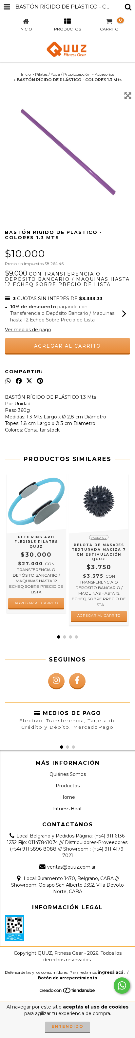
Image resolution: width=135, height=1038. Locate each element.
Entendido (67, 1026)
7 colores (98, 537)
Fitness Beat (67, 809)
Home (67, 797)
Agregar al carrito (99, 615)
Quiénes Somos (67, 774)
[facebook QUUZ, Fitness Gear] (77, 681)
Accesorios (104, 74)
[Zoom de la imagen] (127, 95)
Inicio (26, 74)
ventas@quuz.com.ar (71, 867)
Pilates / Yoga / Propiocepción (62, 74)
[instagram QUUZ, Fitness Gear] (56, 681)
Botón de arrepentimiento (67, 977)
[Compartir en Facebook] (19, 380)
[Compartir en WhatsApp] (8, 380)
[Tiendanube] (67, 992)
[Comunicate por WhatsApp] (122, 985)
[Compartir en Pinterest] (40, 380)
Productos (68, 786)
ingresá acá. (111, 972)
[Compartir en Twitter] (29, 380)
